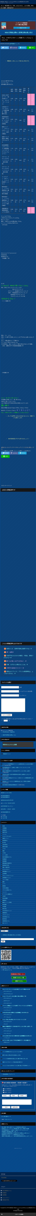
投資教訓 (5, 859)
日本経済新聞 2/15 (6, 812)
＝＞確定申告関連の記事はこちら (8, 735)
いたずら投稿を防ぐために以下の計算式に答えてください (16, 718)
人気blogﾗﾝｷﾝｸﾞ (10, 7)
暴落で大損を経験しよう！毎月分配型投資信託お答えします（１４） (17, 1136)
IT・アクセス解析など (7, 894)
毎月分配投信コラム (7, 857)
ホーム (2, 5)
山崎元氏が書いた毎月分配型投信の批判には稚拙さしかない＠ (17, 774)
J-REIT (4, 896)
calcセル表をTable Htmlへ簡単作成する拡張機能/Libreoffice (16, 1035)
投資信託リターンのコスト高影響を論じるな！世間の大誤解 (15, 1128)
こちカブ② (4, 818)
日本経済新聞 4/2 (6, 797)
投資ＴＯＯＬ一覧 (19, 977)
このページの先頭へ (19, 1214)
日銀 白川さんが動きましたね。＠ (17, 664)
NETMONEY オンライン (7, 806)
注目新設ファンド (7, 877)
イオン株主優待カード (6, 1116)
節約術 (4, 885)
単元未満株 (5, 898)
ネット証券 (3, 7)
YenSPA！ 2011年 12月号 (8, 809)
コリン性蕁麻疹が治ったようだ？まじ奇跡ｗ (13, 1051)
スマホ (4, 848)
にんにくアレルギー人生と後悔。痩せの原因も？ (14, 996)
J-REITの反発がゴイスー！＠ (15, 668)
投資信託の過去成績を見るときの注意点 (12, 935)
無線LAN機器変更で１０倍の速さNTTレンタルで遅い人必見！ (17, 771)
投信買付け (5, 840)
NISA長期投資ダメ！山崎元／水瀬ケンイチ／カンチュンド (15, 1130)
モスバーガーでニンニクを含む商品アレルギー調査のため (16, 989)
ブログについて (6, 914)
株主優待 (5, 904)
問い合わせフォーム (7, 970)
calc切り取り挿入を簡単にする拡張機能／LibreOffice (15, 1012)
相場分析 (5, 830)
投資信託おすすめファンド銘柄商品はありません (13, 1134)
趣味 (4, 881)
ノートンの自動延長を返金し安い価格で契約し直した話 (15, 1058)
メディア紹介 (6, 879)
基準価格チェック (14, 43)
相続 (4, 850)
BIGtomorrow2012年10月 (7, 800)
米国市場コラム (6, 921)
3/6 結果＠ (10, 652)
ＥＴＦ (4, 883)
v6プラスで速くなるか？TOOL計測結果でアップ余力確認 (15, 1040)
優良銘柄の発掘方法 (7, 863)
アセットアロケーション (8, 875)
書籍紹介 (5, 900)
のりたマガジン (19, 5)
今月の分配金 (6, 888)
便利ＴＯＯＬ (19, 981)
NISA (32, 5)
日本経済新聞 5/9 (6, 795)
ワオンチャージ (8, 1119)
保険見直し (5, 912)
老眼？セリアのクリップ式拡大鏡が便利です (13, 1062)
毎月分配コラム (8, 5)
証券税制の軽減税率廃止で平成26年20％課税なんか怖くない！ (16, 1133)
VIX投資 (4, 906)
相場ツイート (6, 838)
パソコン (5, 834)
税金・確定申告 (6, 867)
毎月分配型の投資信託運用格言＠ (10, 784)
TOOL (14, 5)
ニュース (5, 892)
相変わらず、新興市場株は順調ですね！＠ (19, 648)
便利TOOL (5, 832)
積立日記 (5, 908)
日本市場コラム (6, 916)
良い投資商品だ (8, 1088)
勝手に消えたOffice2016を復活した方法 (12, 1055)
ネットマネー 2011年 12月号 (8, 803)
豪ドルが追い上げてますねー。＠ (16, 661)
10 (29, 1040)
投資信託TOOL (6, 865)
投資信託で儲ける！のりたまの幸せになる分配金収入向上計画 (14, 1)
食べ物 (4, 842)
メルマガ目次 (27, 5)
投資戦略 (5, 861)
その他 (4, 852)
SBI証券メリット (7, 753)
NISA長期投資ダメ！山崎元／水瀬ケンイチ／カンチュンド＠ (16, 767)
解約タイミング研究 (7, 902)
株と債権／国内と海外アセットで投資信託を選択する (14, 1127)
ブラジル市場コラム (7, 890)
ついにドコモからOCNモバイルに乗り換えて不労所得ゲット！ (17, 1065)
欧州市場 (5, 919)
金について (5, 923)
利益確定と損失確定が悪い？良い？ (10, 1131)
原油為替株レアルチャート (9, 1074)
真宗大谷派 (5, 846)
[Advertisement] (13, 15)
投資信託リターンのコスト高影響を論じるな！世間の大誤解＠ (17, 781)
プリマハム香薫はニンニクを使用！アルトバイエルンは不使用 (17, 1005)
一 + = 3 (5, 720)
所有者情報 (3, 1177)
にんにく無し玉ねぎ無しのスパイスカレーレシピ (14, 1019)
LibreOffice (5, 844)
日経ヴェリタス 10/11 (7, 792)
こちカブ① (4, 816)
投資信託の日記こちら (18, 974)
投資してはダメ (8, 1092)
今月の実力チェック (7, 910)
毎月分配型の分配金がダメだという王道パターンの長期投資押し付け (18, 777)
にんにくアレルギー (7, 836)
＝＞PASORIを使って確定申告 (8, 732)
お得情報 (5, 873)
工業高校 (5, 828)
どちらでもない (8, 1090)
